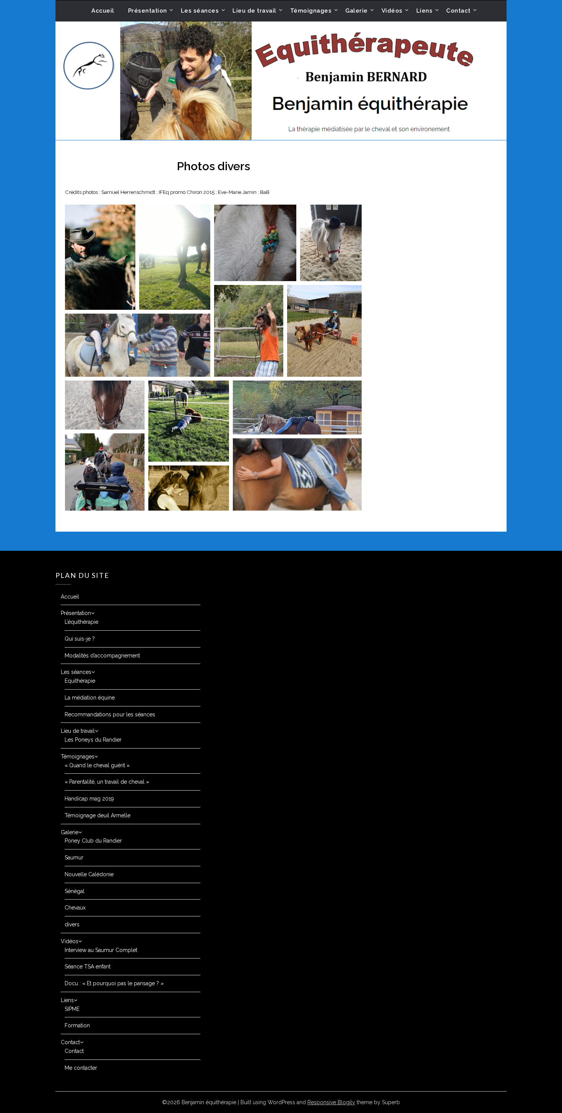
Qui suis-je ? (80, 639)
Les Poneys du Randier (93, 740)
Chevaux (75, 908)
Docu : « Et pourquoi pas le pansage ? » (114, 983)
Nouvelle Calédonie (89, 874)
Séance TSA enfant (87, 966)
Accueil (102, 10)
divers (72, 924)
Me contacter (81, 1068)
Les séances (200, 10)
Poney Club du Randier (93, 841)
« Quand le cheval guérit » (97, 765)
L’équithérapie (81, 622)
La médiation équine (90, 698)
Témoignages (311, 10)
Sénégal (74, 891)
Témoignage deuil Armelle (97, 815)
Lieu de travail (254, 10)
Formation (77, 1025)
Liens (424, 10)
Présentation (147, 10)
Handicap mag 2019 (89, 799)
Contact (458, 10)
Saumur (74, 857)
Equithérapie (80, 681)
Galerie (356, 10)
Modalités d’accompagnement (102, 656)
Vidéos (392, 10)
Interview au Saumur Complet (101, 950)
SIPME (72, 1009)
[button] (100, 257)
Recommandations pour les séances (110, 714)
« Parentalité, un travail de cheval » (107, 782)
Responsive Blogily (331, 1102)
